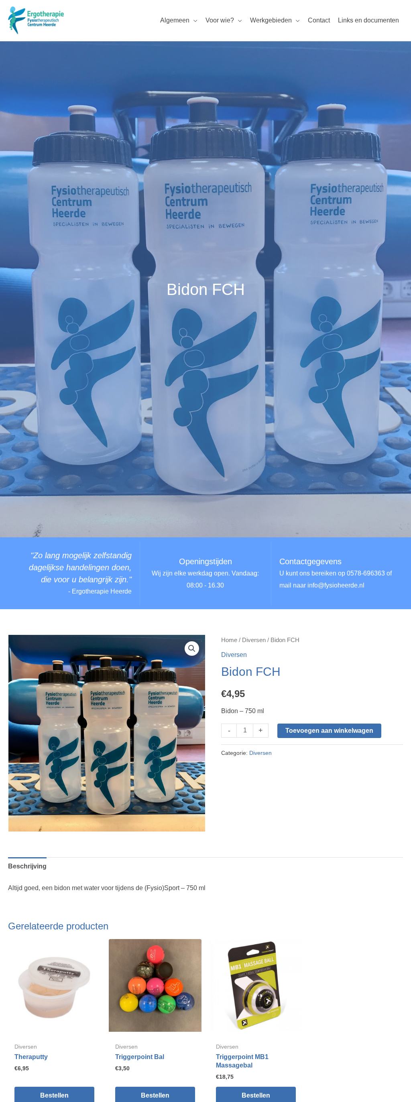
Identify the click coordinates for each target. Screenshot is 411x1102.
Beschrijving (27, 866)
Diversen (254, 640)
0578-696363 (366, 573)
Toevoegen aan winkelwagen (329, 730)
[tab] (27, 866)
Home (229, 640)
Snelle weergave (55, 1024)
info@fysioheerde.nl (335, 585)
